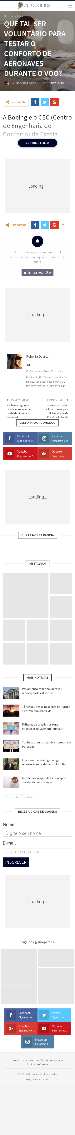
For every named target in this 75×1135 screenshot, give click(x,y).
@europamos (44, 942)
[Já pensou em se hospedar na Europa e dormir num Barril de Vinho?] (11, 711)
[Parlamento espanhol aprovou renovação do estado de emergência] (11, 693)
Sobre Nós (28, 1060)
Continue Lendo (37, 142)
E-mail (9, 843)
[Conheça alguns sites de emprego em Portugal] (11, 746)
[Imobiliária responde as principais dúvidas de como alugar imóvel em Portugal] (11, 782)
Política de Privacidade (50, 1060)
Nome (8, 824)
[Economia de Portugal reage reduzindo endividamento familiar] (11, 764)
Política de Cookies (37, 1064)
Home (15, 1060)
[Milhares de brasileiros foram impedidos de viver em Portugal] (11, 728)
